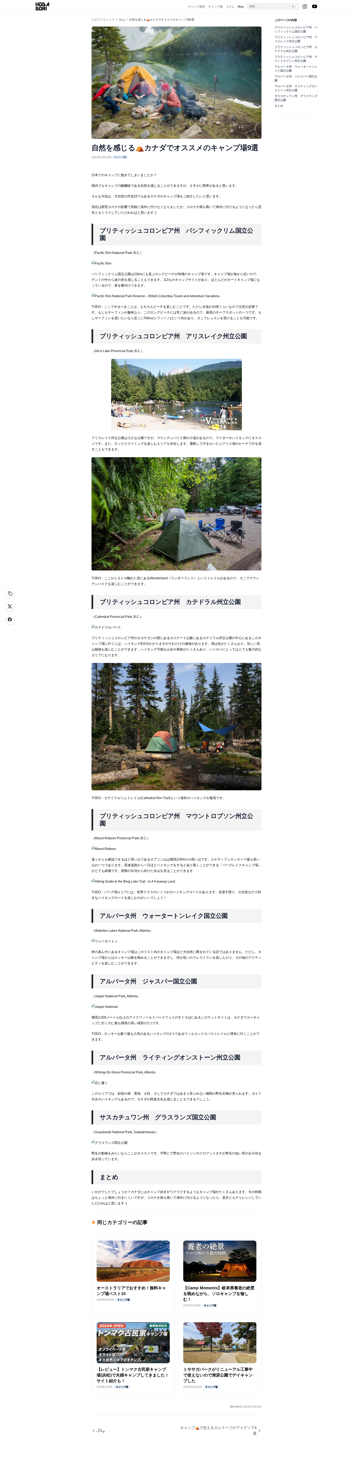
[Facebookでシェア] (10, 619)
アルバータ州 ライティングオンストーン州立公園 (296, 88)
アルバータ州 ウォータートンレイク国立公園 (296, 68)
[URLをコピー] (10, 593)
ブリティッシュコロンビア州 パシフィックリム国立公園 (296, 29)
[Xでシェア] (10, 606)
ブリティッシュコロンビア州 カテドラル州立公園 (296, 49)
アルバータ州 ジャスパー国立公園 (296, 78)
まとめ (279, 105)
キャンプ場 (120, 157)
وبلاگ (100, 1431)
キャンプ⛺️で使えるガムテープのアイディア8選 (218, 1430)
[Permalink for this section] (110, 238)
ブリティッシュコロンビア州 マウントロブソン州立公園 (296, 58)
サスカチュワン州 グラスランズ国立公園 (296, 98)
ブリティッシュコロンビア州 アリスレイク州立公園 (296, 39)
